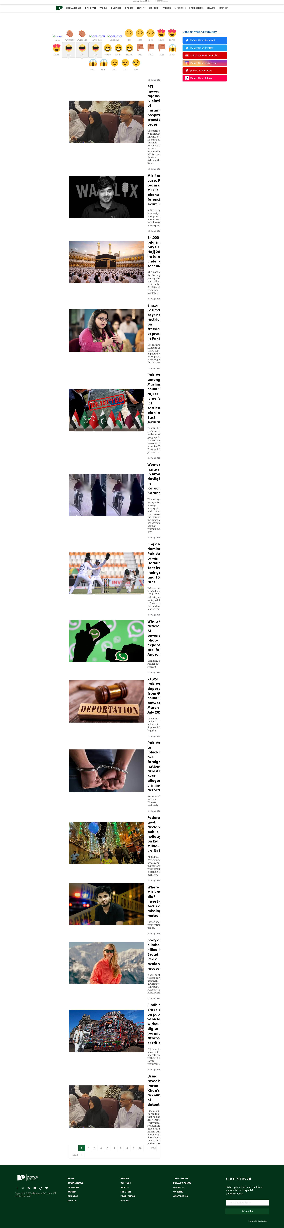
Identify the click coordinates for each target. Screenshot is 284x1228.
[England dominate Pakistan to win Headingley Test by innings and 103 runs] (106, 593)
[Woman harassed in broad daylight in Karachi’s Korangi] (106, 515)
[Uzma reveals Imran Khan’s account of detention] (106, 1126)
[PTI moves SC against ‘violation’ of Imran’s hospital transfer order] (106, 142)
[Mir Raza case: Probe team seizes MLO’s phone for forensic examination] (106, 217)
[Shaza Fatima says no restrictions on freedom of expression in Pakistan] (106, 350)
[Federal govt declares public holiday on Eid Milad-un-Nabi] (106, 863)
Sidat (265, 1221)
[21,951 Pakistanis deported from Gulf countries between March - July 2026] (106, 721)
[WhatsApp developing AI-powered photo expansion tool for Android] (106, 661)
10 (140, 1148)
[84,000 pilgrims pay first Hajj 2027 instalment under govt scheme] (106, 282)
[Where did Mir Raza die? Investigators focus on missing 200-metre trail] (106, 924)
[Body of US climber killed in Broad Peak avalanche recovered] (106, 983)
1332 (75, 1154)
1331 (153, 1148)
